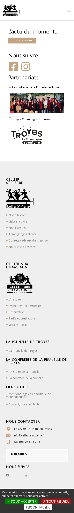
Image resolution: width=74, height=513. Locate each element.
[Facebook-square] (13, 66)
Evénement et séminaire (25, 306)
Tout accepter (23, 501)
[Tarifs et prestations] (7, 318)
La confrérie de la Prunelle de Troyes (36, 87)
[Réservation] (7, 312)
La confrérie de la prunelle (26, 378)
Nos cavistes (17, 228)
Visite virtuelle (18, 325)
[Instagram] (26, 66)
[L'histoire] (7, 299)
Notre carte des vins (22, 247)
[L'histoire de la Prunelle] (7, 371)
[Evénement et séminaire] (7, 305)
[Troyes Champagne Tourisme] (10, 117)
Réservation (16, 312)
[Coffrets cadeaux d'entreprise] (7, 240)
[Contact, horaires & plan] (7, 404)
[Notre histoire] (7, 215)
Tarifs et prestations (22, 318)
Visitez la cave (18, 221)
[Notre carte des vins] (7, 246)
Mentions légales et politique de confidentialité (30, 395)
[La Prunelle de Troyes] (7, 350)
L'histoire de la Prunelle (24, 372)
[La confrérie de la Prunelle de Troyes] (10, 87)
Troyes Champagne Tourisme (32, 119)
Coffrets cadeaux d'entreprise (28, 240)
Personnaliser (38, 507)
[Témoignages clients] (7, 234)
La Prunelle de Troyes (23, 351)
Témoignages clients (22, 234)
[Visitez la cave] (7, 221)
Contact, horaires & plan (25, 404)
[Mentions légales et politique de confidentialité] (7, 396)
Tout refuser (57, 501)
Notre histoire (18, 215)
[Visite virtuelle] (7, 324)
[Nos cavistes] (7, 227)
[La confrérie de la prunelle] (7, 378)
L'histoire (15, 299)
